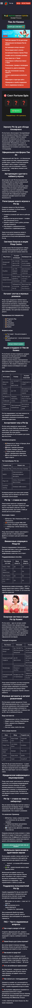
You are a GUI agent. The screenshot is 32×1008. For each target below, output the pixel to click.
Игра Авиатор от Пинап (12, 58)
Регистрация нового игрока (14, 50)
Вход (18, 3)
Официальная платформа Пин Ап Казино (15, 43)
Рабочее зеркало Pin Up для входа (16, 40)
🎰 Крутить (16, 111)
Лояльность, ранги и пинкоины (15, 68)
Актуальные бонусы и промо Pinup (16, 53)
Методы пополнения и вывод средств (14, 71)
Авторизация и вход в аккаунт (15, 47)
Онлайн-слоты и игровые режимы (16, 55)
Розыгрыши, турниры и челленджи (16, 65)
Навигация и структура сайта (14, 79)
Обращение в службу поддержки (16, 82)
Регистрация (26, 3)
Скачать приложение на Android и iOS (16, 76)
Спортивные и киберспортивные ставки (15, 61)
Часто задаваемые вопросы (14, 85)
